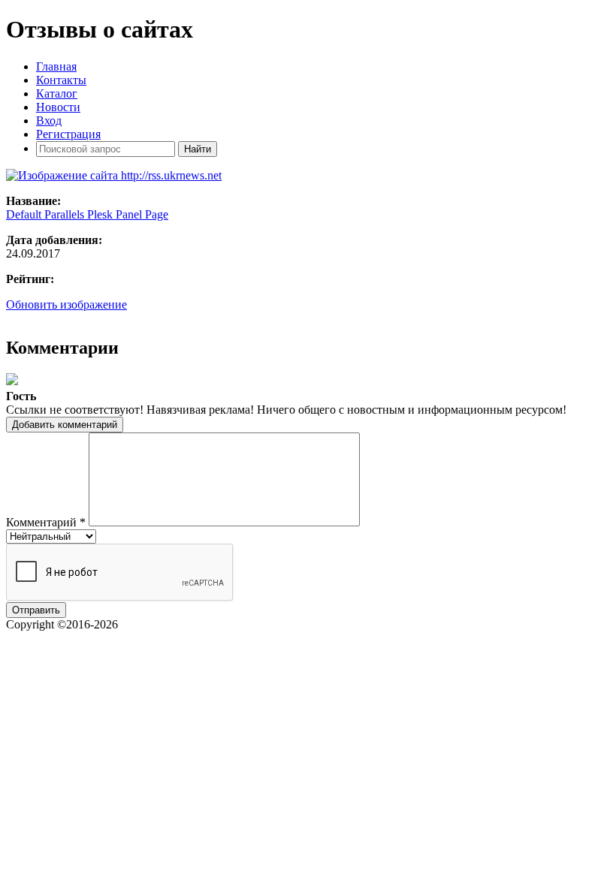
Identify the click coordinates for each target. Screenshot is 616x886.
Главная (56, 66)
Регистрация (68, 134)
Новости (58, 107)
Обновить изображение (66, 304)
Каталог (56, 93)
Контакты (61, 80)
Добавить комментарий (64, 424)
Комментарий (46, 522)
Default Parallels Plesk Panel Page (87, 214)
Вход (49, 120)
